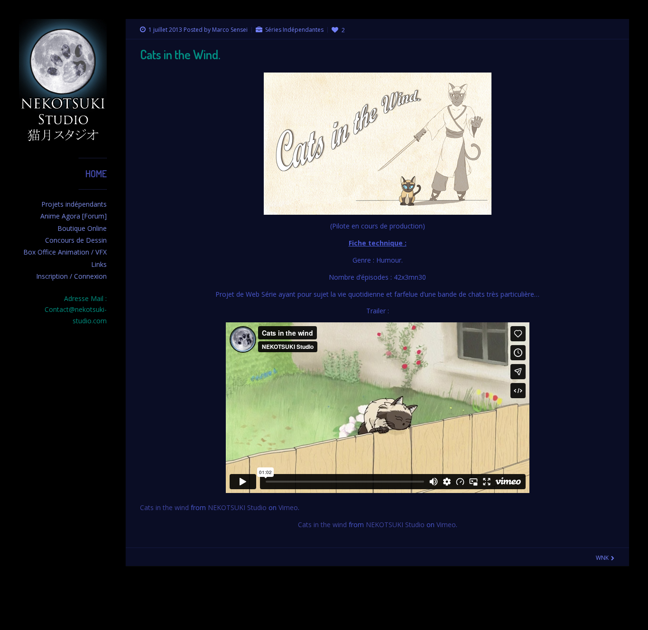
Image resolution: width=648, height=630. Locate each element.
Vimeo (288, 507)
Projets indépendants (74, 204)
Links (99, 264)
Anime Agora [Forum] (73, 215)
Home (96, 173)
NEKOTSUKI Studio (237, 507)
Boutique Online (82, 228)
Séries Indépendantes (294, 30)
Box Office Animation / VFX (65, 251)
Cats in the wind (164, 507)
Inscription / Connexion (71, 276)
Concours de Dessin (76, 240)
